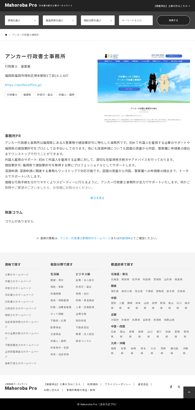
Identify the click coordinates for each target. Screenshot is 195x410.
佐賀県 (123, 350)
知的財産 (81, 320)
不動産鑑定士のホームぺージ (22, 345)
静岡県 (130, 305)
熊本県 (143, 350)
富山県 (171, 305)
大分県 (153, 350)
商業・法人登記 (85, 334)
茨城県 (181, 291)
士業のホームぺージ (17, 274)
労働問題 (55, 293)
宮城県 (157, 279)
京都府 (125, 319)
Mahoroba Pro (21, 5)
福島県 (178, 279)
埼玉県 (139, 291)
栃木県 (170, 291)
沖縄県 (185, 350)
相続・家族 (57, 286)
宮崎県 (163, 350)
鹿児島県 (174, 350)
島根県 (141, 334)
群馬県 (160, 291)
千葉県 (149, 291)
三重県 (122, 305)
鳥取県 (131, 334)
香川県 (159, 334)
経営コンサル (84, 341)
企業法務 (81, 314)
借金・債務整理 (59, 300)
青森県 (125, 279)
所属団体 (124, 238)
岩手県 (136, 279)
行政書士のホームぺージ (19, 301)
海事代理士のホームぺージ (21, 363)
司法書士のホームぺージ (19, 294)
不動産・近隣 (58, 320)
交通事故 (55, 334)
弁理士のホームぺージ (18, 288)
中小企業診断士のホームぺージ (22, 335)
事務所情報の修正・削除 (80, 390)
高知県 (186, 334)
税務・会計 (82, 293)
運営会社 (143, 384)
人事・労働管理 (85, 307)
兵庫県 (136, 319)
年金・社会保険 (59, 354)
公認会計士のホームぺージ (21, 308)
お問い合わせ (52, 390)
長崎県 (133, 350)
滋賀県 (147, 319)
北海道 (115, 279)
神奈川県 (126, 291)
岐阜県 (138, 305)
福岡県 (113, 350)
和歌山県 (169, 319)
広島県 (113, 334)
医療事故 (55, 327)
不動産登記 (82, 327)
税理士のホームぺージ (18, 315)
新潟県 (162, 305)
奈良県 (157, 319)
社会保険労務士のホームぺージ (22, 324)
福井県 (187, 305)
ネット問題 (57, 314)
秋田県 (147, 279)
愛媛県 (177, 334)
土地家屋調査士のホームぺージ (22, 354)
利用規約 (92, 384)
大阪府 (115, 319)
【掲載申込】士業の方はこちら (170, 6)
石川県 (179, 305)
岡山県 (122, 334)
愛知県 (113, 305)
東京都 (115, 291)
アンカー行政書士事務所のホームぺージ (85, 238)
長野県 (154, 305)
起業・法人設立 (85, 280)
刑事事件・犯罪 (59, 347)
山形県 (168, 279)
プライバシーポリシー (118, 384)
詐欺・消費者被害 (61, 307)
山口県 (150, 334)
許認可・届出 (84, 286)
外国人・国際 (58, 341)
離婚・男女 (57, 280)
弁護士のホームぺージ (18, 281)
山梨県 (146, 305)
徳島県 (168, 334)
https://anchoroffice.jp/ (23, 84)
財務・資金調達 (85, 300)
